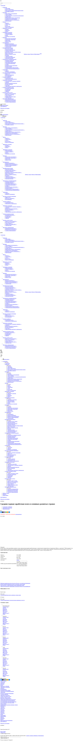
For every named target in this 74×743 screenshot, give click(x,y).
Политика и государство (10, 36)
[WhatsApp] (6, 512)
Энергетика (5, 69)
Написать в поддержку (4, 108)
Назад (7, 362)
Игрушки (7, 55)
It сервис (7, 64)
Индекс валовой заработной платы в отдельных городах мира (12, 584)
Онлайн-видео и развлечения (11, 18)
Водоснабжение (8, 75)
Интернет (5, 12)
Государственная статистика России (7, 700)
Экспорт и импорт (9, 34)
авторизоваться (18, 514)
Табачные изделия (8, 56)
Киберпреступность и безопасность (12, 19)
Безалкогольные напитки (10, 49)
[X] (2, 512)
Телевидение (7, 24)
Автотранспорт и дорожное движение (12, 81)
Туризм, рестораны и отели (8, 87)
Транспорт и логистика (7, 80)
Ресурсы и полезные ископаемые (9, 72)
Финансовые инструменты (10, 38)
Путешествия (8, 89)
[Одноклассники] (7, 512)
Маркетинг (7, 30)
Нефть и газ (7, 73)
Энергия (7, 70)
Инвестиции (7, 40)
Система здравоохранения (10, 101)
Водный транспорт (9, 84)
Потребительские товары (8, 47)
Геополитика (3, 715)
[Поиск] (0, 4)
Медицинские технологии (10, 100)
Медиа (4, 21)
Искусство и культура (9, 94)
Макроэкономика (8, 33)
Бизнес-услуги (8, 41)
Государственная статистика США (7, 702)
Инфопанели (3, 705)
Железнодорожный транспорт (11, 83)
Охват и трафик (8, 14)
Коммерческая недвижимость (11, 44)
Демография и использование (11, 13)
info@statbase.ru (3, 106)
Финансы (5, 37)
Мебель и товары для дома (10, 54)
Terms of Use (2, 732)
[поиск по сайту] (1, 351)
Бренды (6, 31)
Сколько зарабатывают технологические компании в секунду (12, 600)
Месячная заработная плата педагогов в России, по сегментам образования (15, 583)
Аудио (6, 25)
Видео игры (7, 26)
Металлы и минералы (9, 74)
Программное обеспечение (10, 62)
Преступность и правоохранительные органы (14, 10)
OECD (18, 560)
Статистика (3, 5)
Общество (5, 7)
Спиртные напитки (9, 51)
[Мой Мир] (9, 512)
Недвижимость (6, 42)
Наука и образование (9, 9)
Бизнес (6, 35)
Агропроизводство (9, 78)
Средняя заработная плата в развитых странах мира (10, 595)
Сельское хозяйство (7, 76)
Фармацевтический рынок (10, 99)
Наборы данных (27, 54)
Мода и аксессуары (9, 53)
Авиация (7, 82)
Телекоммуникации (9, 61)
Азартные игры (8, 97)
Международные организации (6, 720)
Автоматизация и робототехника (11, 67)
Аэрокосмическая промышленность (12, 68)
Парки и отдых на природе (10, 93)
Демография (7, 8)
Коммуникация (8, 20)
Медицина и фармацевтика (8, 98)
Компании (2, 718)
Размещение (7, 90)
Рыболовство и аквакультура (11, 79)
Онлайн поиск (8, 16)
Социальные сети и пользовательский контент (14, 15)
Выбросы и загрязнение (10, 71)
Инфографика (37, 54)
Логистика (7, 85)
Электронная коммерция (10, 57)
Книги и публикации (9, 27)
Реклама (6, 29)
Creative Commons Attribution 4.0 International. (35, 735)
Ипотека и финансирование (10, 45)
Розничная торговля (9, 58)
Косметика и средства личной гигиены (13, 52)
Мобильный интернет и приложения (12, 17)
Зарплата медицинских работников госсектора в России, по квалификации (15, 586)
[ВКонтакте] (1, 512)
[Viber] (4, 512)
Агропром (2, 710)
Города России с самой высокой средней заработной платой (12, 585)
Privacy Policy (3, 731)
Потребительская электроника (11, 65)
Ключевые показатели (9, 60)
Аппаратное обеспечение (10, 63)
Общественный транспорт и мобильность (13, 86)
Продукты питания (9, 48)
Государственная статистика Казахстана (8, 701)
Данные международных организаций (8, 699)
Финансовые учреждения (10, 39)
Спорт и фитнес (8, 95)
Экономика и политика (7, 32)
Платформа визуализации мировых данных (9, 704)
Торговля (2, 706)
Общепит (7, 91)
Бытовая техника (8, 66)
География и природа (9, 11)
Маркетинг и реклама (7, 28)
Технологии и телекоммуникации (9, 59)
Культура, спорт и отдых (8, 92)
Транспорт (2, 713)
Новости (7, 22)
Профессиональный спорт (10, 96)
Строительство (8, 46)
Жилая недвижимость (9, 43)
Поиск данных (3, 703)
